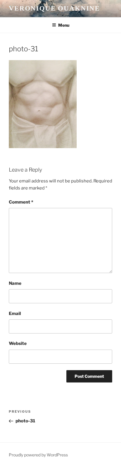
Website (18, 343)
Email (15, 313)
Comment (21, 202)
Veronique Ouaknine (54, 8)
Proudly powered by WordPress (38, 454)
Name (15, 283)
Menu (63, 25)
